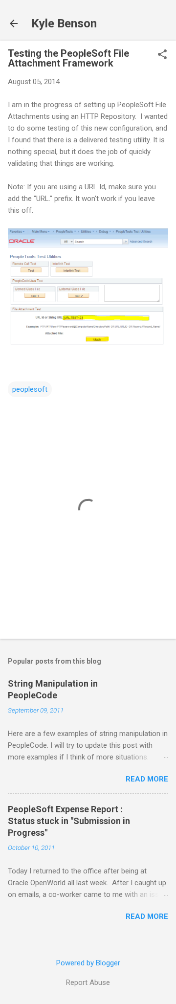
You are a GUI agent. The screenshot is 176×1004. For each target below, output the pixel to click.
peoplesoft (29, 389)
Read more (147, 779)
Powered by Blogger (88, 963)
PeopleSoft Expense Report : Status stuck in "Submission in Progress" (69, 821)
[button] (162, 55)
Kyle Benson (64, 23)
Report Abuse (88, 982)
